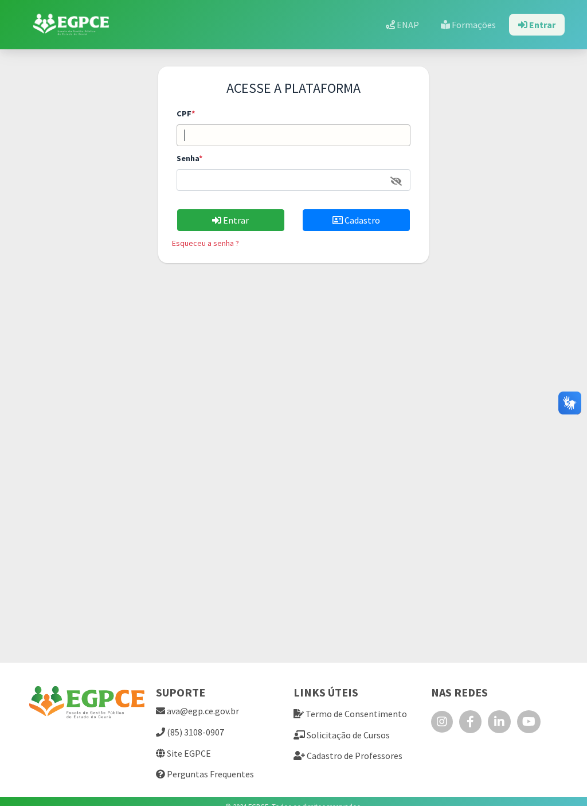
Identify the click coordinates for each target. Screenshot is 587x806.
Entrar (541, 24)
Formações (473, 24)
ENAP (407, 24)
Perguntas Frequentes (209, 774)
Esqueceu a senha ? (205, 243)
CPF (186, 113)
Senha (189, 158)
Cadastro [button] (361, 220)
